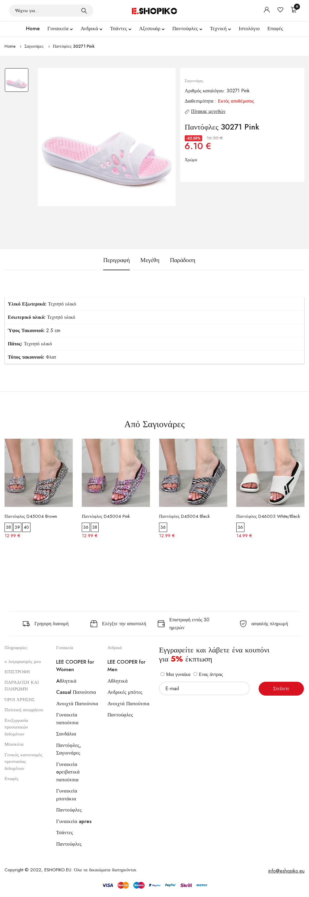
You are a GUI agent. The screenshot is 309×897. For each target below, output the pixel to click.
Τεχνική (218, 28)
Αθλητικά (117, 680)
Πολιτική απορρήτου (24, 709)
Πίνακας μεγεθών (208, 111)
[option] (17, 83)
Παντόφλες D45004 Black (184, 516)
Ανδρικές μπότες (124, 692)
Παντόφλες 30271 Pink (73, 46)
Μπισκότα (14, 744)
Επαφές (275, 28)
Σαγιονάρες (34, 46)
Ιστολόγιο (249, 28)
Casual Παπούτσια (76, 692)
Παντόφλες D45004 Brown (31, 516)
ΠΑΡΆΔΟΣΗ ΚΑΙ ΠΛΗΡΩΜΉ (22, 686)
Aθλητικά (66, 680)
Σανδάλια (66, 733)
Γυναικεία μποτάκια (66, 794)
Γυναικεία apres (73, 821)
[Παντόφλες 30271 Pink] (107, 137)
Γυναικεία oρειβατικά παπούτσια (68, 772)
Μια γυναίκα (177, 674)
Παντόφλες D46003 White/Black (268, 516)
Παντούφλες (185, 28)
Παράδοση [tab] (182, 260)
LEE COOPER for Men (126, 665)
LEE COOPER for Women (75, 665)
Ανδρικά (89, 28)
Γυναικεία (57, 28)
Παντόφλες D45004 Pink (106, 516)
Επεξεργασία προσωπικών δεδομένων (16, 727)
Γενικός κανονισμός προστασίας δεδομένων (23, 761)
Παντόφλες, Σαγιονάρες (68, 749)
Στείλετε (281, 688)
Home (33, 28)
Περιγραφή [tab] (116, 260)
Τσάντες (118, 28)
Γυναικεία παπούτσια (67, 718)
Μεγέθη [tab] (149, 260)
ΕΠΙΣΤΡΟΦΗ (17, 671)
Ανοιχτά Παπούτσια (77, 703)
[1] (84, 10)
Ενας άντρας (210, 674)
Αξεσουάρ (149, 28)
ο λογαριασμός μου (23, 661)
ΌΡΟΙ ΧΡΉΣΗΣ (20, 699)
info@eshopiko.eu (286, 870)
